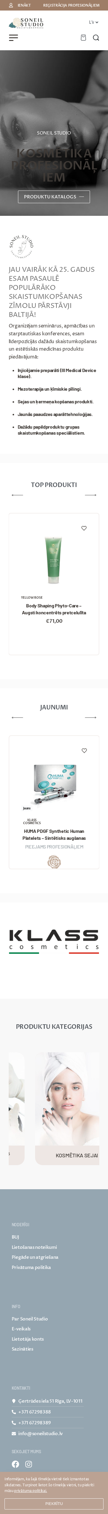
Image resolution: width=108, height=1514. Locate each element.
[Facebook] (15, 1464)
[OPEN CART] (83, 37)
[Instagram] (28, 1464)
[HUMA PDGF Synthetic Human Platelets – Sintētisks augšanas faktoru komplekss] (54, 782)
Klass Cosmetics (31, 822)
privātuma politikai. (30, 1491)
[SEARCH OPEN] (96, 37)
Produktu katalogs (50, 197)
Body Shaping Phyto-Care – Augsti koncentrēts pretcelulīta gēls (54, 609)
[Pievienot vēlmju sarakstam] (84, 528)
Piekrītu (54, 1503)
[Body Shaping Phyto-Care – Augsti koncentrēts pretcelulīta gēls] (53, 560)
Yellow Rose (31, 597)
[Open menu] (13, 37)
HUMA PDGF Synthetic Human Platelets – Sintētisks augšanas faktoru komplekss (54, 834)
